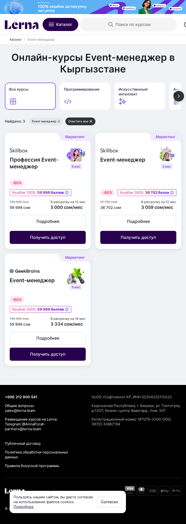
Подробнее (24, 506)
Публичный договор (23, 443)
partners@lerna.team (23, 429)
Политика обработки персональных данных (36, 454)
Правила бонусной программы (32, 465)
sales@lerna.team (20, 410)
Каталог (16, 39)
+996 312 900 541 (21, 397)
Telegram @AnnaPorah (24, 424)
